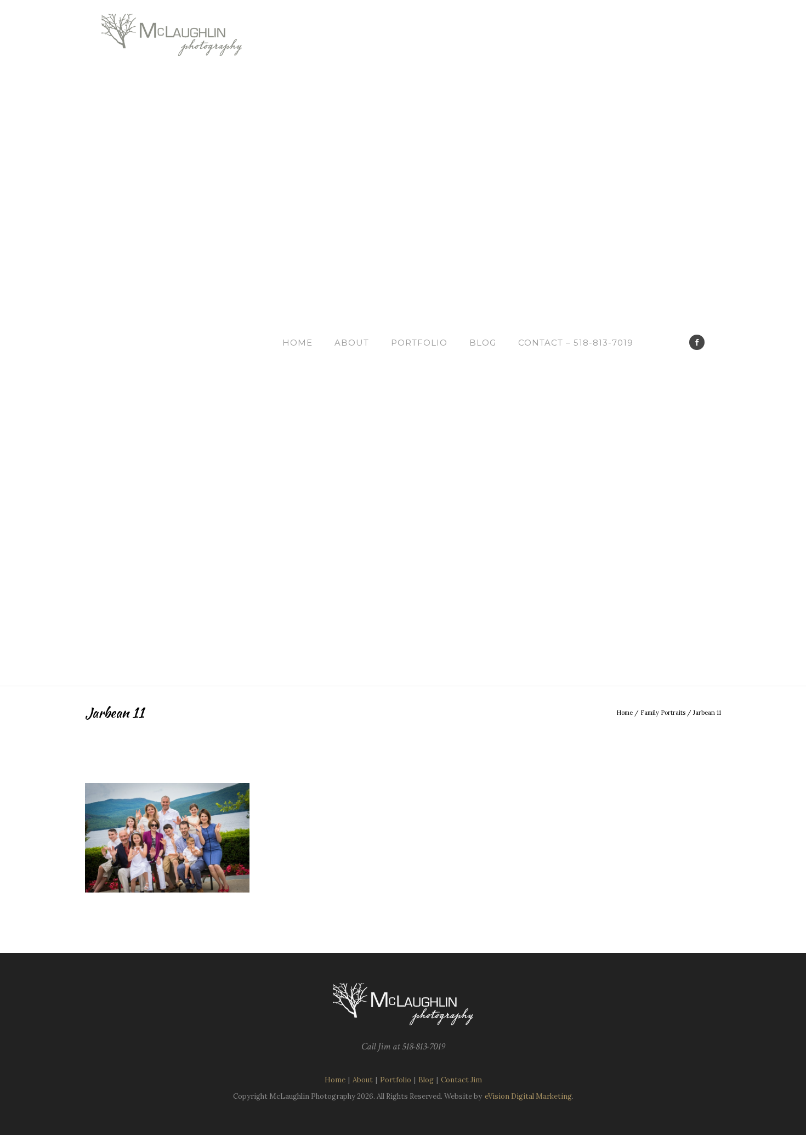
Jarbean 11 (707, 712)
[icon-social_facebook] (697, 342)
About (351, 342)
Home (297, 342)
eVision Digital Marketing (528, 1096)
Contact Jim (461, 1080)
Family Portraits (662, 712)
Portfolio (419, 342)
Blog (482, 342)
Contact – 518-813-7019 (575, 342)
